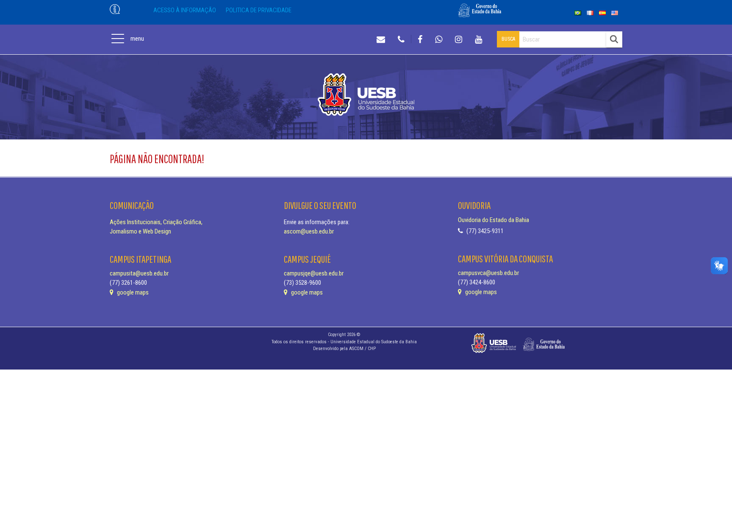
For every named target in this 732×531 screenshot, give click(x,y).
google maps (132, 292)
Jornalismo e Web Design (140, 231)
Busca (508, 39)
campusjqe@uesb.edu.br (314, 273)
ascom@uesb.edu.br (309, 231)
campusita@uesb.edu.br (139, 273)
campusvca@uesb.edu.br (488, 273)
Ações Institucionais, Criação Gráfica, (156, 222)
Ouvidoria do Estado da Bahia (493, 220)
